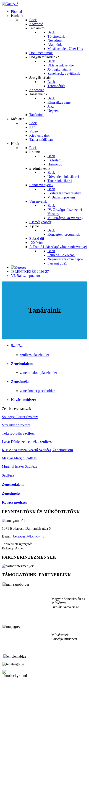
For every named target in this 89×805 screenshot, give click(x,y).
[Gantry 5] (10, 4)
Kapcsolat (9, 791)
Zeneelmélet (20, 381)
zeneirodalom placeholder (38, 373)
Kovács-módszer (23, 400)
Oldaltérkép (10, 787)
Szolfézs (17, 345)
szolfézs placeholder (34, 355)
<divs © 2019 (12, 799)
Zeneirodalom (22, 364)
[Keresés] (18, 267)
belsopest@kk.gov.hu (28, 536)
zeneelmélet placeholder (37, 391)
